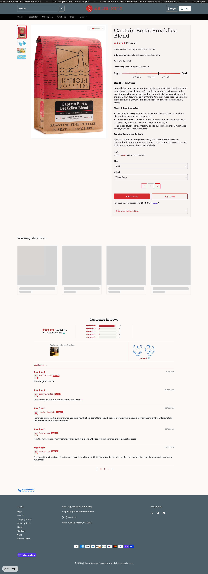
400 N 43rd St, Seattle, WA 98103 (77, 522)
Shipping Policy (24, 519)
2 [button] (100, 469)
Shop (19, 534)
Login (19, 511)
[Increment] (157, 186)
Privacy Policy (23, 538)
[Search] (62, 8)
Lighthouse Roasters (89, 563)
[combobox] (37, 8)
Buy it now (170, 196)
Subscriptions (48, 17)
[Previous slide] (89, 28)
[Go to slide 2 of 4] (21, 43)
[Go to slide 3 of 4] (21, 50)
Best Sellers (34, 17)
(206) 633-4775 (69, 517)
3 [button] (104, 469)
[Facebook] (164, 513)
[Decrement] (144, 186)
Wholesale (61, 17)
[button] (120, 43)
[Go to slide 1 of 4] (21, 31)
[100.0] (137, 349)
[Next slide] (103, 28)
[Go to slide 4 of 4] (21, 57)
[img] (39, 372)
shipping (123, 155)
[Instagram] (152, 513)
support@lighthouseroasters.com (78, 511)
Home (20, 527)
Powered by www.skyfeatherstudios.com (116, 563)
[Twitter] (158, 513)
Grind (117, 172)
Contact (21, 531)
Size (116, 161)
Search (20, 515)
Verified (143, 358)
